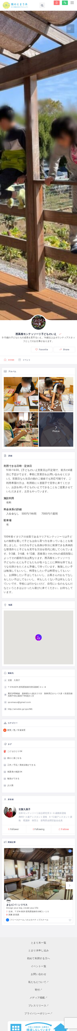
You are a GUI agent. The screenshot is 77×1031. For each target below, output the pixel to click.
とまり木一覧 (38, 942)
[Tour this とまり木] (70, 28)
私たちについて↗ (38, 982)
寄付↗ (38, 989)
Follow (65, 829)
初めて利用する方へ (38, 958)
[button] (69, 885)
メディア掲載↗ (38, 997)
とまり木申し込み (38, 950)
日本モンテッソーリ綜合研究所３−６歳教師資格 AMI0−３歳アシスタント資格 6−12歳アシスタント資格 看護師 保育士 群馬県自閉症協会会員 (45, 817)
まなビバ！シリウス (17, 904)
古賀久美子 (24, 809)
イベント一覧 (38, 966)
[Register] (65, 3)
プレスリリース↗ (38, 1005)
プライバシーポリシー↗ (38, 1013)
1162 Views (20, 851)
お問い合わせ (38, 974)
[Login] (57, 3)
